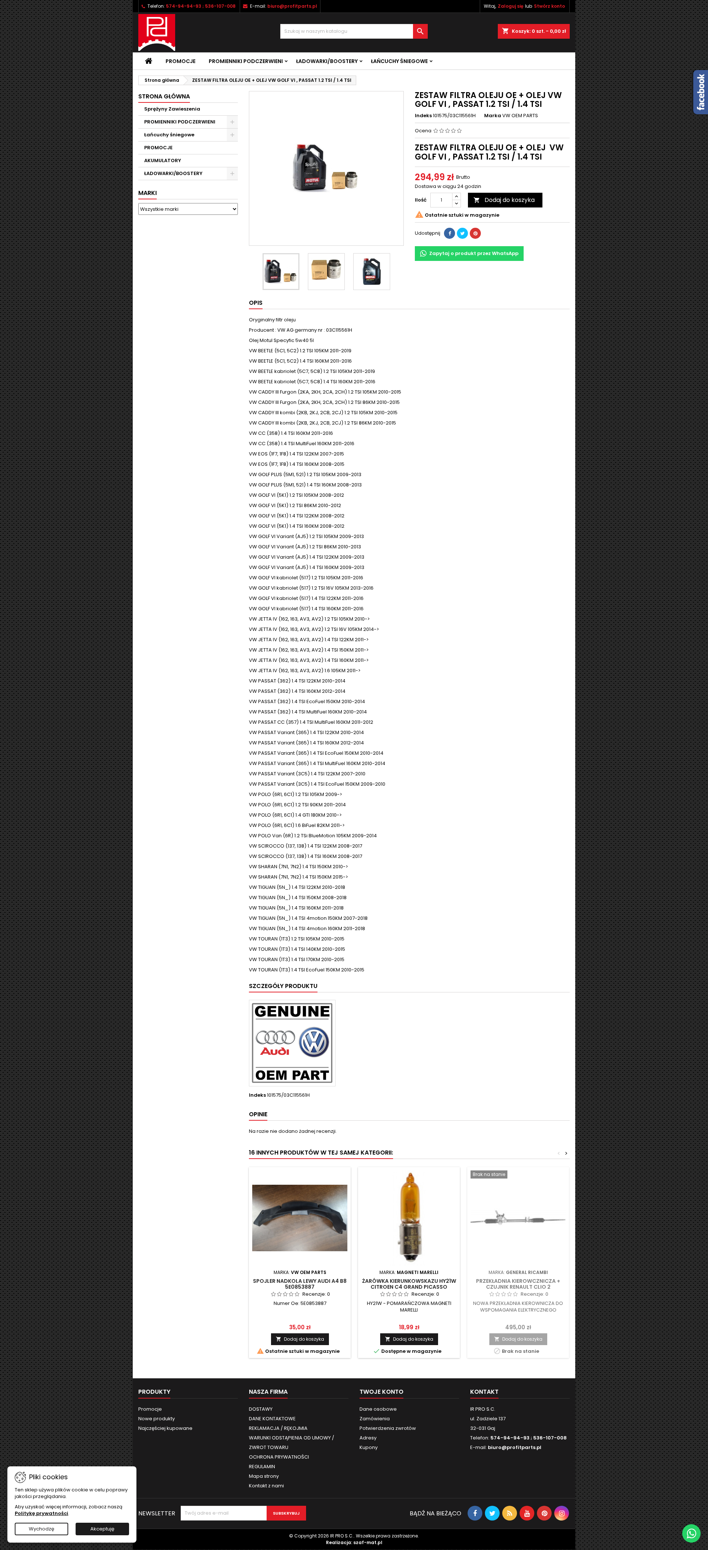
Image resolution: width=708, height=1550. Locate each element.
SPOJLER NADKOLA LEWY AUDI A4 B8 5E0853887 (300, 1284)
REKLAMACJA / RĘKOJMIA (278, 1428)
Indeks (423, 115)
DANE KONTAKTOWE (272, 1418)
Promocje (180, 61)
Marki (147, 193)
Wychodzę (41, 1528)
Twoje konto (381, 1391)
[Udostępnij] (449, 233)
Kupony (369, 1447)
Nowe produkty (156, 1418)
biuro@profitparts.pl (292, 6)
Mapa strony (264, 1476)
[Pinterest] (475, 233)
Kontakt (484, 1391)
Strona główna (164, 96)
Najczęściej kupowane (165, 1428)
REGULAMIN (262, 1466)
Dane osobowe (378, 1409)
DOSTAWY (261, 1409)
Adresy (368, 1437)
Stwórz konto (549, 6)
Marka (492, 115)
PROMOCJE (158, 147)
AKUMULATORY (162, 160)
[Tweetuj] (462, 233)
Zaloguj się (510, 6)
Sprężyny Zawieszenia (172, 108)
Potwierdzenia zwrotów (388, 1428)
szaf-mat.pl (367, 1542)
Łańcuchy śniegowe (399, 61)
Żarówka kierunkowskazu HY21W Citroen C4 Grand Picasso (409, 1284)
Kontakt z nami (266, 1485)
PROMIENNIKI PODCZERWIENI (246, 61)
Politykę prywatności (41, 1513)
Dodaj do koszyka (504, 200)
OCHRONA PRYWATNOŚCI (279, 1456)
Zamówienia (375, 1418)
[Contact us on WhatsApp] (691, 1533)
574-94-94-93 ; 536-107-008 (201, 6)
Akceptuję (102, 1528)
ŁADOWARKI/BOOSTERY (327, 61)
